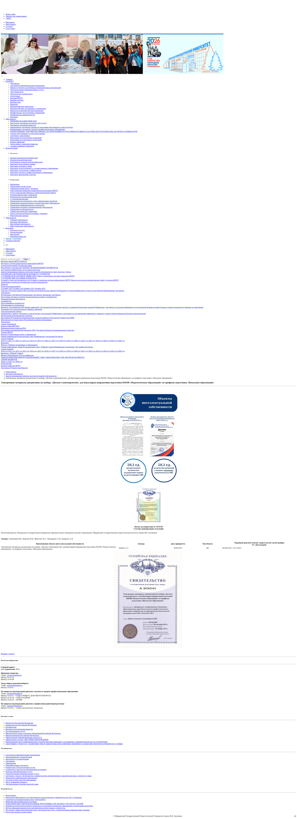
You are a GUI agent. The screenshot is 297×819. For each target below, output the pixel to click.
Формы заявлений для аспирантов (38, 307)
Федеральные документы (11, 295)
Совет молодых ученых (61, 272)
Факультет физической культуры (23, 175)
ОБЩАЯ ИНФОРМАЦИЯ (12, 357)
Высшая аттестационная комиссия (19, 729)
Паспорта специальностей (135, 314)
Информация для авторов (44, 337)
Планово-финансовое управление (23, 195)
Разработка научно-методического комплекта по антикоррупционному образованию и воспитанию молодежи (49, 806)
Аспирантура (6, 301)
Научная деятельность (19, 222)
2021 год (85, 341)
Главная (9, 79)
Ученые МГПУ (7, 332)
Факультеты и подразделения (17, 759)
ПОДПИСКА (79, 357)
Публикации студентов (66, 291)
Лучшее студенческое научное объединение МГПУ (50, 280)
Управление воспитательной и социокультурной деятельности (35, 203)
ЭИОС (8, 18)
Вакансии (14, 104)
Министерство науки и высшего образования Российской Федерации (33, 733)
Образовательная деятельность (13, 299)
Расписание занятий (86, 307)
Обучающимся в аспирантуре (12, 305)
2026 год (121, 341)
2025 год (114, 341)
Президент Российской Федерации (19, 723)
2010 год (4, 341)
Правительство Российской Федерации (21, 725)
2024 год (106, 341)
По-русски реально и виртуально (19, 812)
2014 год (33, 341)
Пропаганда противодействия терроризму (27, 111)
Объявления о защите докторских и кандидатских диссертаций (26, 314)
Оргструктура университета (21, 94)
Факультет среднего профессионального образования (31, 173)
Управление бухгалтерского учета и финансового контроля (33, 201)
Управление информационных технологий (27, 205)
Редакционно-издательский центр (23, 197)
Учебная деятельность (19, 220)
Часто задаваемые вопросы (16, 782)
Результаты (55, 318)
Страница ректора (13, 241)
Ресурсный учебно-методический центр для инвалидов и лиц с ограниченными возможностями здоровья (47, 810)
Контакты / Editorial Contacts (12, 353)
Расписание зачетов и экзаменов (65, 307)
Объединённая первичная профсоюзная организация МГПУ (34, 191)
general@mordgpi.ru (14, 685)
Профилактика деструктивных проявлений (27, 113)
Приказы (121, 314)
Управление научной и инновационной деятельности (31, 207)
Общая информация (9, 337)
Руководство (16, 368)
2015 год (41, 341)
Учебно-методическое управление (23, 211)
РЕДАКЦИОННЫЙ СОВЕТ (34, 357)
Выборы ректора (16, 100)
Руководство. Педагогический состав (20, 767)
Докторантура (7, 309)
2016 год (48, 341)
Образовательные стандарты (17, 765)
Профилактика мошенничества (22, 115)
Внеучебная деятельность (20, 224)
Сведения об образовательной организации (27, 86)
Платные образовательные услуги (19, 772)
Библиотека (14, 184)
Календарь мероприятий (10, 286)
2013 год (26, 341)
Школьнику (10, 22)
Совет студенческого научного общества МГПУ (56, 276)
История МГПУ (16, 98)
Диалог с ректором (13, 239)
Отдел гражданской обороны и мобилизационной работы (33, 193)
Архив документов (8, 324)
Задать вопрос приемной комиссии (24, 144)
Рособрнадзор (11, 727)
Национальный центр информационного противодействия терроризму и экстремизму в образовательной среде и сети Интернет (57, 742)
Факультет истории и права (21, 166)
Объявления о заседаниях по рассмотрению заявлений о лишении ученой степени (84, 314)
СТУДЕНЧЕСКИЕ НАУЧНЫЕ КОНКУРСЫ (18, 278)
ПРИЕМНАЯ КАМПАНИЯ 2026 (23, 121)
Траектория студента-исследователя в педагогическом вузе (24, 282)
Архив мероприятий (9, 266)
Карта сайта (10, 14)
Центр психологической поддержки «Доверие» (29, 214)
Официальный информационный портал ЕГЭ (24, 738)
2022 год (92, 341)
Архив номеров (7, 339)
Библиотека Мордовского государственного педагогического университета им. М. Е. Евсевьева (44, 797)
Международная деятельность (22, 226)
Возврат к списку (8, 654)
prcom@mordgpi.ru (14, 675)
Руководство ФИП (67, 318)
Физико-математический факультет (24, 158)
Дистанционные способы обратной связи (22, 784)
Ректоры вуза (15, 102)
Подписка (59, 337)
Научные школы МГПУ (10, 261)
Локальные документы (51, 295)
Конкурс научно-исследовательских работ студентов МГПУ (95, 280)
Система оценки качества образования (21, 780)
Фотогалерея (11, 795)
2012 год (19, 341)
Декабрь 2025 (40, 289)
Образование (11, 763)
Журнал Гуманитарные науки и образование (18, 334)
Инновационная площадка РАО (13, 328)
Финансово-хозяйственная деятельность (21, 778)
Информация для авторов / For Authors (69, 347)
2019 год (70, 341)
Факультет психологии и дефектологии (25, 170)
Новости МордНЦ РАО (10, 326)
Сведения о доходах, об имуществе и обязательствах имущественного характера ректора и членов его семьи (49, 776)
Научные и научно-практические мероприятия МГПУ (22, 264)
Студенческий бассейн (19, 199)
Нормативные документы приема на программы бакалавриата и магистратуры (41, 127)
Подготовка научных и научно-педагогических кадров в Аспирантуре (29, 297)
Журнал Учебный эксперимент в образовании (19, 345)
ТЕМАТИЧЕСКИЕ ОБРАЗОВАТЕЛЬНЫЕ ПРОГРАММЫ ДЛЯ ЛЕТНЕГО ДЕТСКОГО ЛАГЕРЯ (44, 804)
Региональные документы (31, 295)
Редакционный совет (25, 337)
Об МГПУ (10, 81)
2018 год (63, 341)
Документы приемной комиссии (23, 125)
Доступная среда (16, 92)
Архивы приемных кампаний (22, 146)
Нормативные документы (114, 291)
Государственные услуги (15, 731)
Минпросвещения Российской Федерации (22, 735)
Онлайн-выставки (25, 266)
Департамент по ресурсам (20, 186)
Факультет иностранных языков (22, 164)
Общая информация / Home (12, 347)
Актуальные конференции (11, 270)
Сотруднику (10, 29)
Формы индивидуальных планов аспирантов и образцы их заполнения (175, 307)
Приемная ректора (17, 230)
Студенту (9, 26)
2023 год (99, 341)
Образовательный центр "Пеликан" (24, 189)
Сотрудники (15, 96)
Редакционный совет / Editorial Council (38, 347)
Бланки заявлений (17, 142)
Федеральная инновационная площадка (16, 316)
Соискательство (19, 309)
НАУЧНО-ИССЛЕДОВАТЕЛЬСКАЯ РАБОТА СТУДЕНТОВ (25, 274)
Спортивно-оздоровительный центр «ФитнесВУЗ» (26, 800)
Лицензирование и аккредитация (19, 757)
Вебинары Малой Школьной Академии (21, 802)
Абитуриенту (11, 24)
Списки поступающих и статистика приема (27, 134)
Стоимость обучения (34, 309)
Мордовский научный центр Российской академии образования (26, 320)
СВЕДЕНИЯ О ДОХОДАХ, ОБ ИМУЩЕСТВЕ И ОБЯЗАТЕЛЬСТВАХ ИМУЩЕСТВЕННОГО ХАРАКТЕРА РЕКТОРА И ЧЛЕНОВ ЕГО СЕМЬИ (64, 744)
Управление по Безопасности (21, 209)
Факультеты (15, 234)
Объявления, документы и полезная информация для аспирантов (121, 307)
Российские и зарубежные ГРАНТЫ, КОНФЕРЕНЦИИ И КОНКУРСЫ (29, 268)
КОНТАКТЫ (6, 364)
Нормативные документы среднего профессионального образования (37, 129)
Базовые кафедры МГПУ (11, 366)
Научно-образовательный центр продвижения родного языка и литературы (35, 808)
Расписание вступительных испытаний (26, 138)
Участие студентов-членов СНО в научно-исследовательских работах (29, 291)
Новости (23, 261)
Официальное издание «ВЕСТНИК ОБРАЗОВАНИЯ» (27, 740)
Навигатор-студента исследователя (90, 291)
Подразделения (12, 148)
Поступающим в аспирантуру (13, 303)
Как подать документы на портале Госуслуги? (28, 123)
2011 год (11, 341)
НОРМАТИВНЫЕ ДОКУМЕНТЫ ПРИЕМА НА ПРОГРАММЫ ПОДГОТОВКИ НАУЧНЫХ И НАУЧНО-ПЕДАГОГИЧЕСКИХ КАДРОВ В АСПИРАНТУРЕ (73, 131)
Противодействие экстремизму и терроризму (28, 109)
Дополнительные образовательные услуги (27, 90)
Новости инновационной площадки (60, 330)
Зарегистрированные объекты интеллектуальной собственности (26, 272)
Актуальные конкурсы (31, 270)
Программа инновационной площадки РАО (18, 330)
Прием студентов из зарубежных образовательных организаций (35, 88)
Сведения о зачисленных (20, 136)
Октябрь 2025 (18, 289)
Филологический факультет (21, 160)
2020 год (77, 341)
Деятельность (11, 218)
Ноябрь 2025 (29, 289)
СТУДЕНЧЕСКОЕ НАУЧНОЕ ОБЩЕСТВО (19, 276)
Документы (14, 83)
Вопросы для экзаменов (10, 307)
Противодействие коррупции (22, 106)
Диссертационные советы (11, 311)
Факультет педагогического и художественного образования (34, 168)
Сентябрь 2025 (7, 289)
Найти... (26, 259)
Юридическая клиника (19, 216)
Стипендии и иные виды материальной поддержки (26, 770)
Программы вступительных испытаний (26, 140)
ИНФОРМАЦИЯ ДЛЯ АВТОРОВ (60, 357)
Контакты (14, 117)
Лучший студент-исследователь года (15, 280)
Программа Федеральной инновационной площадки (22, 318)
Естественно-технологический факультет (26, 162)
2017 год (55, 341)
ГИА (22, 307)
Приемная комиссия (18, 236)
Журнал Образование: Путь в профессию (17, 355)
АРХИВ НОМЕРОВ (9, 359)
